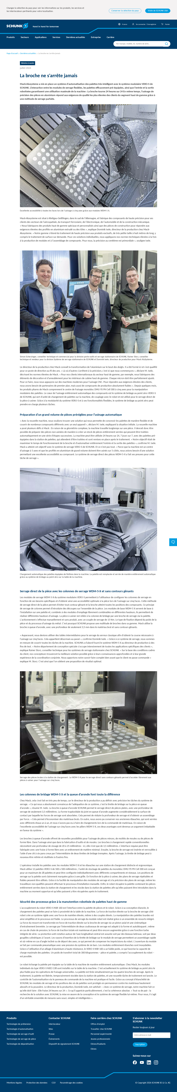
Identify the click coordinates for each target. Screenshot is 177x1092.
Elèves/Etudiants (98, 1044)
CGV (54, 1083)
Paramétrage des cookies (71, 1083)
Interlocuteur (54, 1024)
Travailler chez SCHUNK (101, 1029)
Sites (51, 1029)
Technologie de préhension (19, 1024)
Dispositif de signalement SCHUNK (64, 1044)
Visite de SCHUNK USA (158, 11)
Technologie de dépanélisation (20, 1044)
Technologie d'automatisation (20, 1029)
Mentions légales (14, 1083)
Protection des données (36, 1083)
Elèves (93, 1049)
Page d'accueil (12, 53)
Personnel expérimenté (101, 1034)
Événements (54, 1039)
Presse (51, 1034)
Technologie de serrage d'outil (20, 1034)
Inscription (140, 1045)
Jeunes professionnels (100, 1039)
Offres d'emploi (98, 1024)
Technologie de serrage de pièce (21, 1039)
